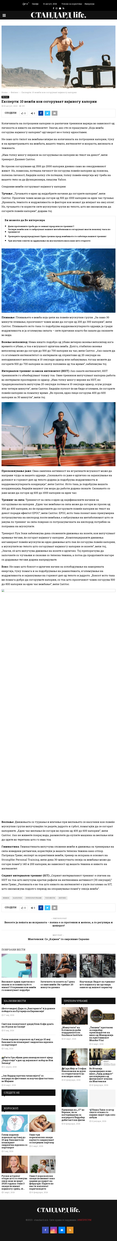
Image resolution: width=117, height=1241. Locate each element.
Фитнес (5, 97)
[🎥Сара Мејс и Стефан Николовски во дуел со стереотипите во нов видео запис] (75, 1057)
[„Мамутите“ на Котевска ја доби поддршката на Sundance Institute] (75, 1016)
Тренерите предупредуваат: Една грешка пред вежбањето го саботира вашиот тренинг (57, 236)
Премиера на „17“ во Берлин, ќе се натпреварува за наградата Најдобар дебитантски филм (73, 1114)
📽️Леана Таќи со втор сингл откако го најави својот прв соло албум (102, 1113)
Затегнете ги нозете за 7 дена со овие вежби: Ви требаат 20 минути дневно (58, 984)
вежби (6, 898)
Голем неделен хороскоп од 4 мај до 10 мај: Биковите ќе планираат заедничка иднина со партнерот (27, 1042)
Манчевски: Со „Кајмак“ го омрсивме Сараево (58, 939)
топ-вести (50, 898)
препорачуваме (33, 898)
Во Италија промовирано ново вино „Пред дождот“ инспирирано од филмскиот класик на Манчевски (101, 1075)
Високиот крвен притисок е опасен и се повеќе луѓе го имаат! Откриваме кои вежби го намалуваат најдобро (19, 985)
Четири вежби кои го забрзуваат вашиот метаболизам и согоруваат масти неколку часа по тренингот (59, 230)
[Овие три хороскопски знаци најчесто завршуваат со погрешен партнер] (42, 1123)
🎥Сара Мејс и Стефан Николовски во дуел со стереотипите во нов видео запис (74, 1072)
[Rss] (70, 1230)
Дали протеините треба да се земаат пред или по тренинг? (41, 226)
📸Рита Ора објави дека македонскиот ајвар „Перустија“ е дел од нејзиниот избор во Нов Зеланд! (27, 1060)
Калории (17, 898)
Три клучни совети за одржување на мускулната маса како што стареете (49, 240)
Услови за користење (72, 4)
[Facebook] (45, 1230)
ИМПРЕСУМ (84, 1219)
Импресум (89, 4)
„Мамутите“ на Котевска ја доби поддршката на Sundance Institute (72, 1031)
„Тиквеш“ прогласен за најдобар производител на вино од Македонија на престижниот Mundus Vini (101, 1034)
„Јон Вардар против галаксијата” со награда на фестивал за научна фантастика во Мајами (27, 1078)
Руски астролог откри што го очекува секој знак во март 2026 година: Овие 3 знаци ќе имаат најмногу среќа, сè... (14, 1182)
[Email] (61, 1230)
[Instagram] (53, 1230)
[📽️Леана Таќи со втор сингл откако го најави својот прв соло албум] (102, 1098)
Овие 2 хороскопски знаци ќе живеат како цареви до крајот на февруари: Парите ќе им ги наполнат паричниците (42, 1182)
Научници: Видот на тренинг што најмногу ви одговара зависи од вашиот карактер (97, 984)
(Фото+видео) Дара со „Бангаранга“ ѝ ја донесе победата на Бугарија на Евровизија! (28, 1010)
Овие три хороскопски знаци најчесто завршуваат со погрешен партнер (41, 1138)
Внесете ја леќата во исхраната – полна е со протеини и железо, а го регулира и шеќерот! (58, 924)
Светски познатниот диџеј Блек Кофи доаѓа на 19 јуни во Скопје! (27, 1025)
